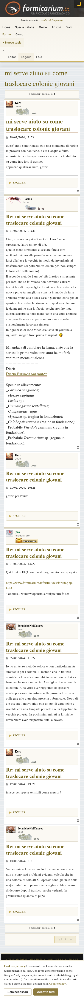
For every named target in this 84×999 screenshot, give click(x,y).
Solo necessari (18, 992)
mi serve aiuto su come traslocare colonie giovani (40, 78)
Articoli (56, 27)
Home (6, 27)
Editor (12, 57)
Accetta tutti (46, 992)
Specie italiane (24, 27)
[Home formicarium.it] (42, 8)
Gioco (19, 34)
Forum (6, 34)
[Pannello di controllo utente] (2, 57)
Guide (43, 27)
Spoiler (19, 182)
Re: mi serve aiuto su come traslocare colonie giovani (35, 219)
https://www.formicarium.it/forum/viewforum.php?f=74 (39, 585)
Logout (26, 57)
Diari (69, 27)
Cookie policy (57, 983)
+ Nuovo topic (12, 42)
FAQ (39, 57)
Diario (26, 373)
